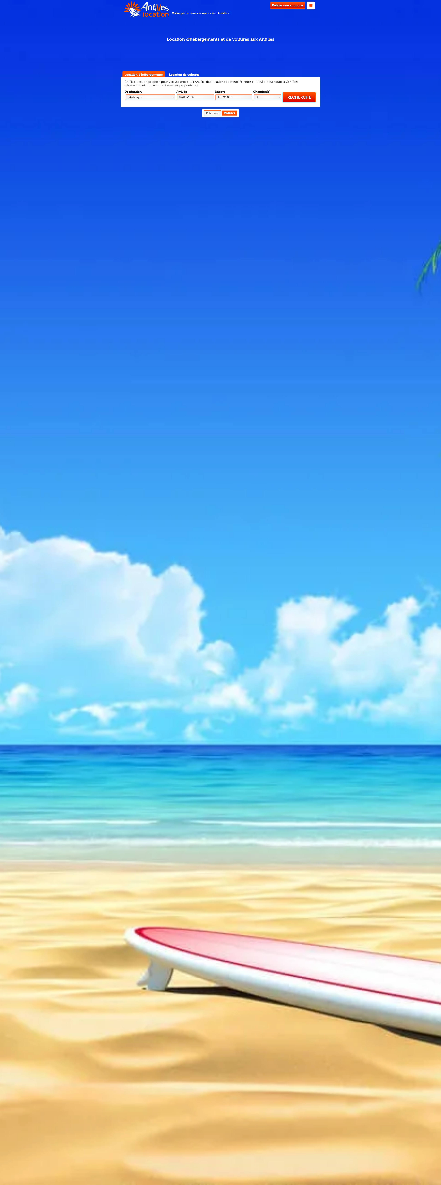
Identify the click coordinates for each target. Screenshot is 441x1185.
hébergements (144, 75)
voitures (184, 75)
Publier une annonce (287, 5)
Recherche (299, 97)
